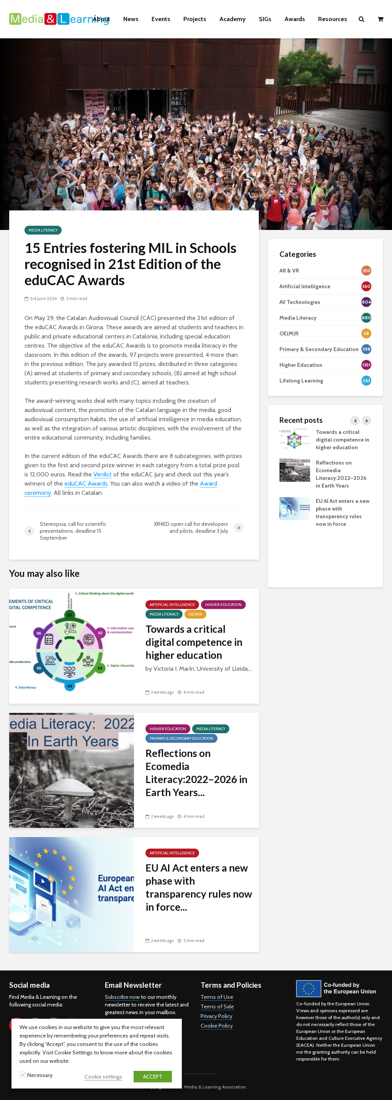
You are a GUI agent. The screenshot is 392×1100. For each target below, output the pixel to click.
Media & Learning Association (215, 1087)
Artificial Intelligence (172, 604)
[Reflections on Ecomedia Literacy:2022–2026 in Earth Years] (71, 769)
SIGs (265, 19)
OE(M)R (195, 614)
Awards (294, 19)
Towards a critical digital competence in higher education (193, 642)
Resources (332, 19)
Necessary (39, 1075)
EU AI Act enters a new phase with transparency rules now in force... (198, 887)
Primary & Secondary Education (181, 738)
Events (161, 19)
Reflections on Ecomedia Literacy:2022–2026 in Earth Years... (196, 772)
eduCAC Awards (86, 483)
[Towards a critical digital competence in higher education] (71, 645)
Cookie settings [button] (103, 1076)
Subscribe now (122, 996)
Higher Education (223, 604)
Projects (194, 19)
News (131, 19)
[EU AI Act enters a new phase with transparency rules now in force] (71, 894)
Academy (232, 19)
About (101, 19)
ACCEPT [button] (152, 1076)
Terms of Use (217, 996)
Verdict (102, 474)
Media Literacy (43, 230)
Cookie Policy (217, 1025)
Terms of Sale (217, 1006)
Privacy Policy (216, 1016)
